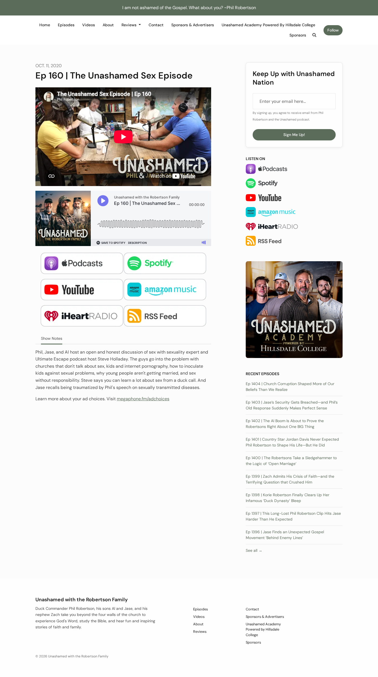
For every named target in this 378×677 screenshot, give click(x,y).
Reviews (129, 24)
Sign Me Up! (294, 134)
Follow (333, 30)
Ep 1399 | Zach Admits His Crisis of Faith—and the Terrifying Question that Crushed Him (290, 479)
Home (44, 24)
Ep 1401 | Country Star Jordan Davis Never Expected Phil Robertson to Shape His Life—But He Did (292, 442)
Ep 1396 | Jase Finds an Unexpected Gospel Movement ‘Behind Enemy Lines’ (285, 534)
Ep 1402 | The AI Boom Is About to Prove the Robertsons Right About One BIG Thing (285, 423)
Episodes (66, 24)
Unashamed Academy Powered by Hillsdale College (268, 24)
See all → (254, 550)
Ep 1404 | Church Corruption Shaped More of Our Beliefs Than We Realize (290, 386)
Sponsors (297, 35)
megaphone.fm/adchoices (143, 399)
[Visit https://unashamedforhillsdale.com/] (294, 309)
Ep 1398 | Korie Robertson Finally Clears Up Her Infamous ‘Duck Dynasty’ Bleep (287, 497)
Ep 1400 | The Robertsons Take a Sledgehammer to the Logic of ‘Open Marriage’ (291, 460)
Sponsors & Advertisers (192, 24)
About (108, 24)
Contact (156, 24)
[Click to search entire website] (314, 35)
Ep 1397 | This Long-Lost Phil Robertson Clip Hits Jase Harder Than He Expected (293, 516)
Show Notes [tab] (51, 338)
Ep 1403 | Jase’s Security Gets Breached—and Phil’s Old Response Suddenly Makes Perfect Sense (292, 405)
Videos (88, 24)
